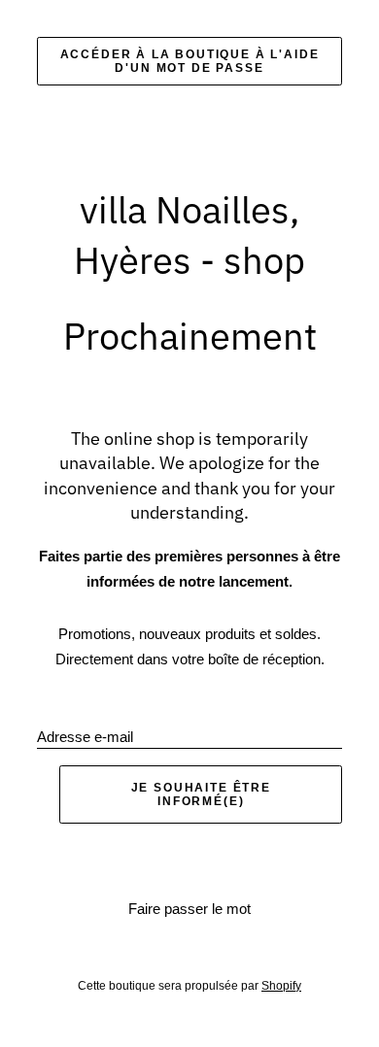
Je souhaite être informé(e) (201, 794)
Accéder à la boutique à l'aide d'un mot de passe (190, 61)
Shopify (281, 986)
